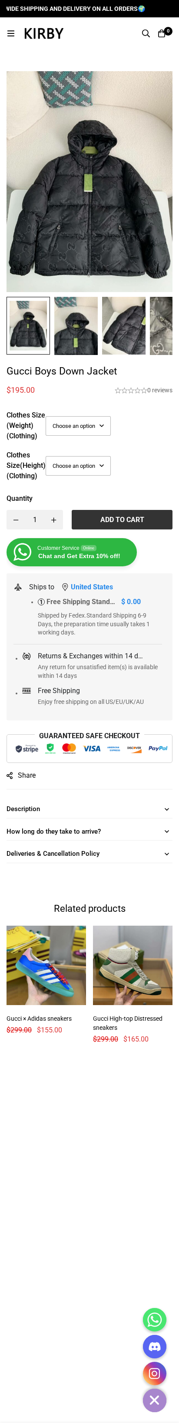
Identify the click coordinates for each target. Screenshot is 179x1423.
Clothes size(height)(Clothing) (26, 465)
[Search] (146, 33)
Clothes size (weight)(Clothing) (26, 425)
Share (27, 775)
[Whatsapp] (154, 1319)
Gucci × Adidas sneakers (39, 1018)
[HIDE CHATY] (154, 1400)
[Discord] (154, 1346)
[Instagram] (154, 1373)
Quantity (20, 498)
